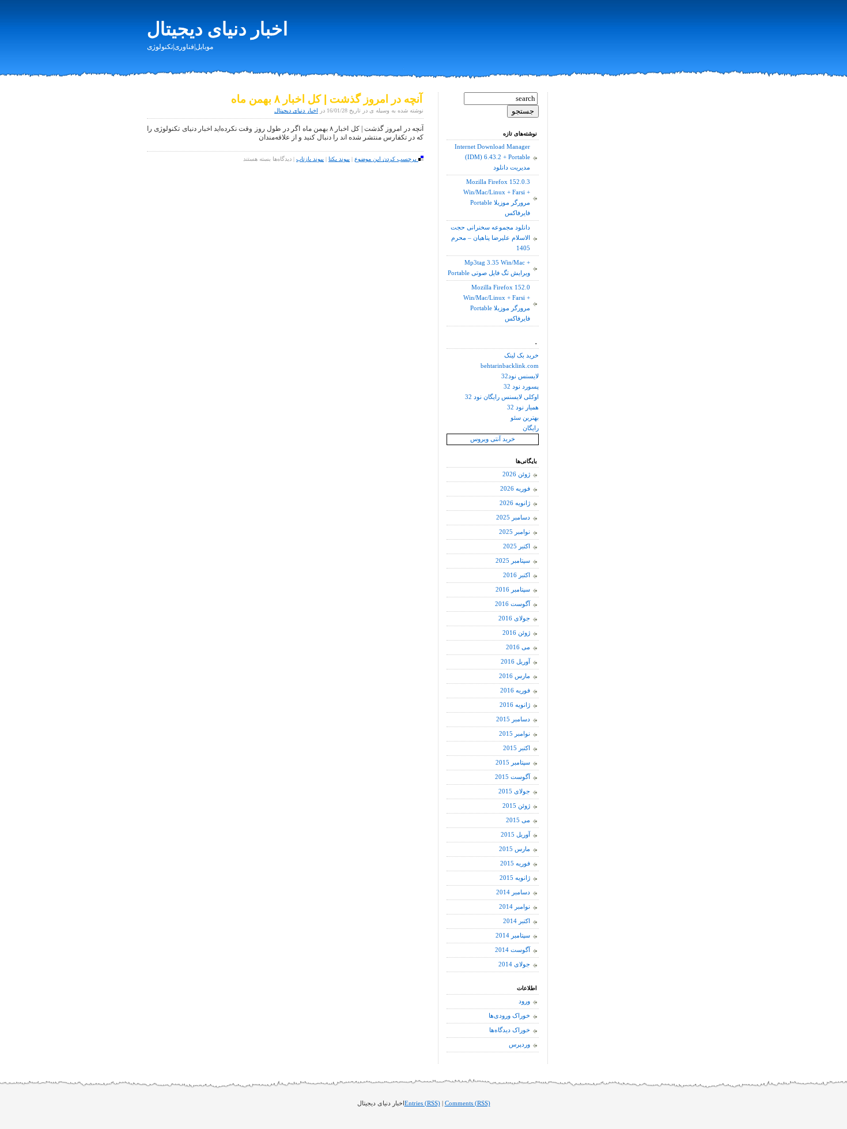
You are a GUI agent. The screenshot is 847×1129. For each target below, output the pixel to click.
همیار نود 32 (523, 407)
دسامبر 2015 (513, 719)
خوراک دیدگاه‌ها (509, 1030)
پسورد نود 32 (521, 386)
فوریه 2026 (515, 489)
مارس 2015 (514, 849)
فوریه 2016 (515, 690)
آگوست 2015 (512, 777)
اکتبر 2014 (516, 921)
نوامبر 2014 (514, 907)
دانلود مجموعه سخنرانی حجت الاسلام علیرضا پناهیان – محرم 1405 (490, 237)
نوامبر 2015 (514, 734)
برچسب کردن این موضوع (386, 159)
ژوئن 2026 (516, 474)
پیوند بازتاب (310, 159)
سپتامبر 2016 (513, 589)
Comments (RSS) (467, 1103)
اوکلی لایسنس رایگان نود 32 (502, 397)
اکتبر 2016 (516, 575)
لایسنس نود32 (520, 376)
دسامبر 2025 (513, 517)
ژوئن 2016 (516, 633)
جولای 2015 (514, 791)
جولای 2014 (514, 964)
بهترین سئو (525, 418)
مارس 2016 (514, 676)
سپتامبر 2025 (513, 561)
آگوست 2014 (512, 950)
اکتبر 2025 (516, 546)
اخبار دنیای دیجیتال (217, 28)
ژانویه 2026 (515, 503)
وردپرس (519, 1044)
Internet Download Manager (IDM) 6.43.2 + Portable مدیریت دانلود (492, 157)
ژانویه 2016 (515, 705)
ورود (524, 1001)
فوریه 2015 (515, 863)
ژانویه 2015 (515, 878)
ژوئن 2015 (516, 806)
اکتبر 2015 (516, 748)
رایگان (531, 428)
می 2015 (518, 820)
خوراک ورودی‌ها (509, 1016)
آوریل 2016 (515, 661)
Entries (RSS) (422, 1103)
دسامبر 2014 (513, 892)
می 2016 (518, 647)
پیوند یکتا (339, 159)
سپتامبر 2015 (513, 762)
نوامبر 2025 (514, 532)
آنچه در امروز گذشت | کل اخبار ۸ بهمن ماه (326, 99)
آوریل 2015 (515, 834)
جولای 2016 (514, 618)
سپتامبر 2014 (513, 935)
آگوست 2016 (512, 604)
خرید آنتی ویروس (492, 439)
